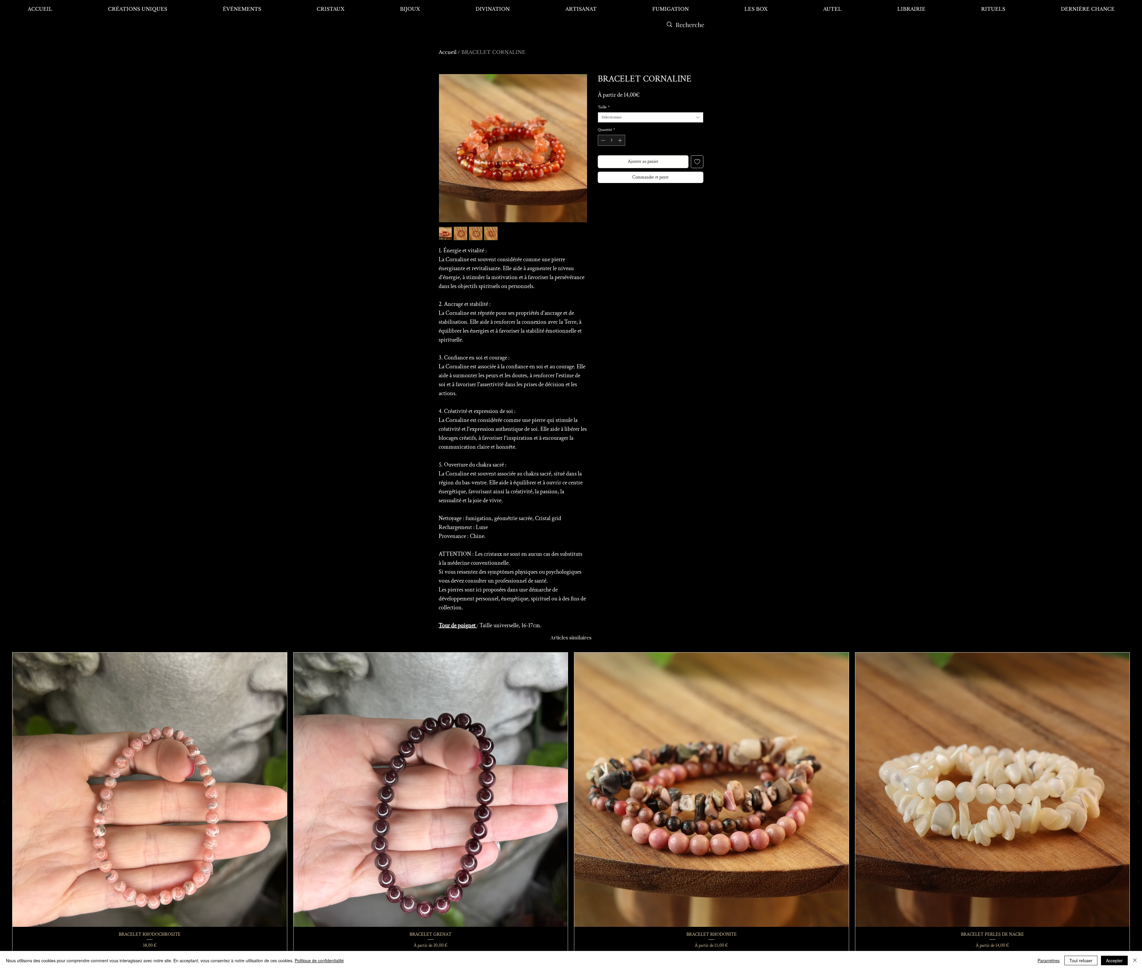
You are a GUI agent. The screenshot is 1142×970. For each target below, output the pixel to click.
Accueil (448, 52)
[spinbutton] (611, 140)
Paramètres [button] (1049, 960)
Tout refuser (1080, 960)
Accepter (1114, 960)
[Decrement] (602, 140)
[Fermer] (1134, 960)
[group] (571, 802)
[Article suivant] (1138, 802)
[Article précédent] (3, 802)
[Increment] (620, 140)
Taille (604, 107)
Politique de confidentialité (319, 960)
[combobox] (650, 117)
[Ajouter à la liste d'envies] (697, 161)
